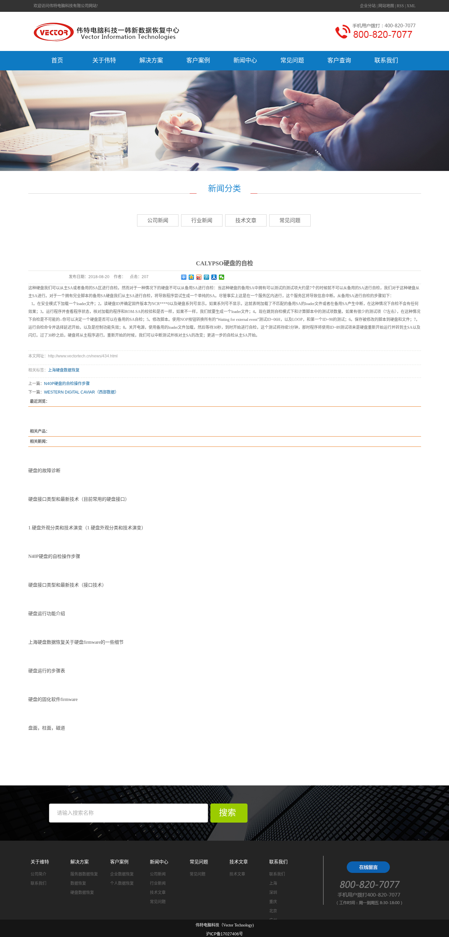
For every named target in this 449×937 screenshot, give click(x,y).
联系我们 (386, 60)
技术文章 (245, 220)
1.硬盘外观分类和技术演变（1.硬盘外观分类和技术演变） (87, 527)
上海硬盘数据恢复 (64, 370)
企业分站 (368, 6)
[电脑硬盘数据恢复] (372, 882)
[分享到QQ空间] (191, 277)
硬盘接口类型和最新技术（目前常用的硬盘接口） (79, 499)
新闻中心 (245, 60)
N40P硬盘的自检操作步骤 (67, 383)
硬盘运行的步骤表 (46, 670)
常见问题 (292, 60)
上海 (273, 883)
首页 (57, 60)
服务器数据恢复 (84, 874)
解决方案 (151, 60)
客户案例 (198, 60)
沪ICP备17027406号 (224, 934)
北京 (273, 911)
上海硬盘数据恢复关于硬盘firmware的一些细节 (76, 642)
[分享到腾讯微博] (206, 277)
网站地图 (386, 6)
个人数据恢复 (122, 883)
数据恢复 (78, 883)
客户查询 (339, 60)
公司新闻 (157, 220)
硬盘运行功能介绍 (46, 613)
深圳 (273, 892)
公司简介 (38, 874)
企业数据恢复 (122, 874)
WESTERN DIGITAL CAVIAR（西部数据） (81, 392)
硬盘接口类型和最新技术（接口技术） (67, 585)
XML (411, 6)
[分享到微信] (222, 277)
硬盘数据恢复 (82, 892)
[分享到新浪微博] (199, 277)
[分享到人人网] (214, 277)
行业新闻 (201, 220)
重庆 (273, 902)
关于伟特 (104, 60)
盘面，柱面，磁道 (46, 728)
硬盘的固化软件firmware (53, 699)
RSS (400, 6)
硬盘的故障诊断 (44, 470)
